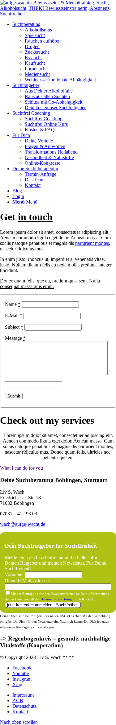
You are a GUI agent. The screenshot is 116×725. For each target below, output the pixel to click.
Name (12, 304)
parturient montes (92, 243)
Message (15, 338)
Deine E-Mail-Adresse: (27, 580)
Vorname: (15, 574)
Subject (14, 327)
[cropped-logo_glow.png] (58, 13)
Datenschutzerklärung (56, 599)
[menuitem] (64, 52)
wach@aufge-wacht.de (22, 524)
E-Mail (13, 315)
